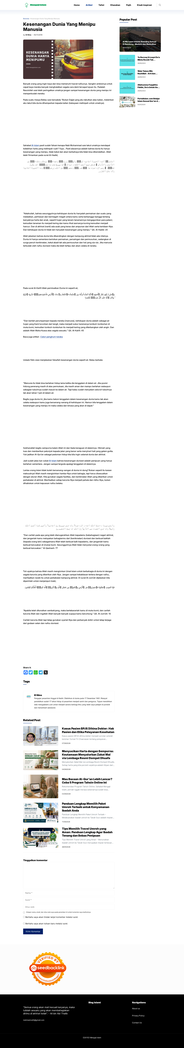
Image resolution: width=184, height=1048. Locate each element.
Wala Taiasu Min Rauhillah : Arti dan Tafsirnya (146, 73)
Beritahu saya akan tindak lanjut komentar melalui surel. (51, 917)
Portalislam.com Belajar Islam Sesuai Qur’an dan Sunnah (149, 101)
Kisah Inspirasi (144, 5)
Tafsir (101, 5)
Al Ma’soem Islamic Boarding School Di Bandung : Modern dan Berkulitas (139, 42)
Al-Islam (35, 145)
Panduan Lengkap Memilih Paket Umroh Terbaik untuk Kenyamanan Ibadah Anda (85, 807)
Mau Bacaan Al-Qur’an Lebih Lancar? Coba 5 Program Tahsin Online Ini (87, 780)
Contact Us (137, 1022)
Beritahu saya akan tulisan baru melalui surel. (46, 923)
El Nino (28, 35)
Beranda (26, 19)
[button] (160, 5)
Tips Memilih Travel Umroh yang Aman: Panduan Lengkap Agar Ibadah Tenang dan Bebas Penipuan (87, 832)
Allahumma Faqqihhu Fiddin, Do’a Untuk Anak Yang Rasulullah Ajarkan (149, 87)
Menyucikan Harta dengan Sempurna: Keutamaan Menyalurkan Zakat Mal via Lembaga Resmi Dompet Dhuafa (88, 755)
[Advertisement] (69, 125)
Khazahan (115, 5)
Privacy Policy (138, 1015)
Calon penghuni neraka (51, 337)
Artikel (89, 5)
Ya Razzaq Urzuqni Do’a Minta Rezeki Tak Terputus (149, 59)
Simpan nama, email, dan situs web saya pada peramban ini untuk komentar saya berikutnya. (58, 912)
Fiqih (128, 5)
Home (77, 5)
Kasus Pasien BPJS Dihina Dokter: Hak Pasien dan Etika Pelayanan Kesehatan (88, 730)
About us (136, 1008)
